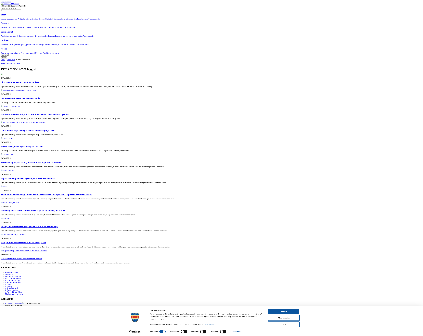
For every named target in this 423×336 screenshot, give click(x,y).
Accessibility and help (13, 292)
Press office (11, 60)
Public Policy (71, 27)
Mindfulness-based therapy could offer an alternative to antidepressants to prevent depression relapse (46, 194)
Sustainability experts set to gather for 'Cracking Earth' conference (31, 162)
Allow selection (284, 318)
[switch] (184, 331)
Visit (41, 53)
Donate (78, 45)
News (37, 53)
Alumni (32, 53)
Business (4, 40)
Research (5, 23)
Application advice (7, 36)
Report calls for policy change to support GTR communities (28, 178)
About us (8, 286)
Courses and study (11, 272)
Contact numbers (11, 290)
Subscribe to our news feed (10, 63)
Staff (4, 57)
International (7, 32)
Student (5, 55)
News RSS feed (11, 288)
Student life (49, 19)
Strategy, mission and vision (10, 53)
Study (3, 15)
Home (3, 60)
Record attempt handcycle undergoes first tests (22, 146)
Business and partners (12, 280)
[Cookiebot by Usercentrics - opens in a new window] (135, 331)
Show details (235, 332)
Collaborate (85, 45)
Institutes (4, 27)
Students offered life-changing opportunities (20, 98)
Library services (71, 19)
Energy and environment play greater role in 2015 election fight (29, 226)
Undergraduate (12, 19)
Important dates (82, 19)
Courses (3, 19)
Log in (22, 6)
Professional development (36, 19)
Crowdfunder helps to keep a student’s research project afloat (28, 130)
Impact (9, 27)
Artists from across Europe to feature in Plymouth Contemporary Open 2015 (35, 114)
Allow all (284, 311)
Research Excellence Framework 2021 (53, 27)
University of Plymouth (13, 303)
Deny (284, 324)
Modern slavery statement (14, 294)
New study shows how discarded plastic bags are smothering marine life (33, 210)
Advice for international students (43, 36)
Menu (14, 6)
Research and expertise (13, 278)
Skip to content (6, 2)
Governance (25, 53)
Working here (48, 53)
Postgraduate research (20, 27)
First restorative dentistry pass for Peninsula (21, 82)
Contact (56, 53)
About (4, 49)
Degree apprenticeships (27, 45)
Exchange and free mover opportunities (69, 36)
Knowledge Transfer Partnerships (47, 45)
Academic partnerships (67, 45)
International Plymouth (13, 276)
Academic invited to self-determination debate (21, 259)
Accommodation (59, 19)
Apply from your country (23, 36)
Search (5, 6)
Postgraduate (22, 19)
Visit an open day (94, 19)
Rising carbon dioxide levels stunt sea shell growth (23, 242)
